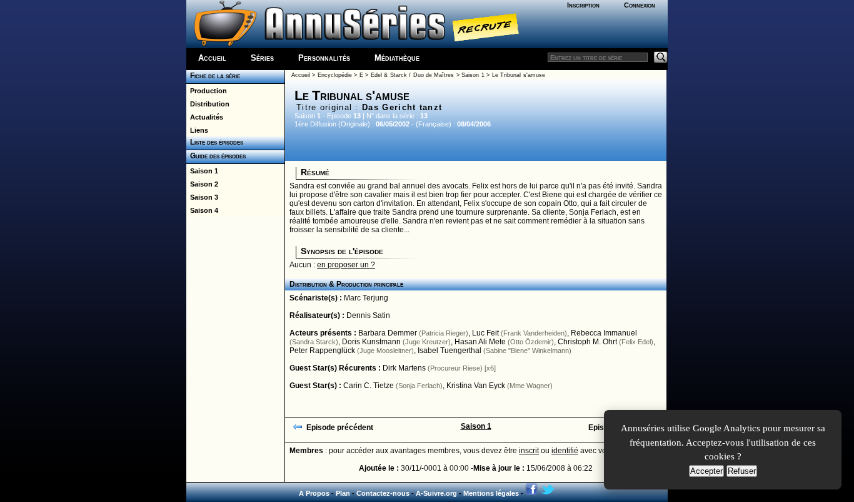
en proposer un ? (346, 264)
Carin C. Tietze (368, 385)
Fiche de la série (213, 75)
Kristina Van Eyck (475, 385)
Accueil (212, 58)
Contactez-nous (382, 493)
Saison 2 (202, 184)
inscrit (529, 450)
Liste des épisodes (214, 142)
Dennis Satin (368, 315)
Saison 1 (202, 171)
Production (206, 91)
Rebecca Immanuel (604, 333)
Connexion (639, 5)
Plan (343, 493)
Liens (197, 130)
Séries (262, 58)
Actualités (204, 117)
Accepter (706, 471)
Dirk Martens (404, 368)
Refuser (742, 471)
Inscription (583, 5)
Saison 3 (202, 197)
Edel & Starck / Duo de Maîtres (413, 75)
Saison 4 (202, 210)
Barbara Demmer (387, 333)
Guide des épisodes (216, 155)
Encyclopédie (335, 75)
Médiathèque (396, 58)
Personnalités (324, 58)
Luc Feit (485, 333)
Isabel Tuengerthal (449, 350)
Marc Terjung (366, 298)
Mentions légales (491, 493)
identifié (564, 450)
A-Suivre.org (436, 493)
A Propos (314, 493)
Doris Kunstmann (371, 341)
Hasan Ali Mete (480, 341)
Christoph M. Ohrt (587, 341)
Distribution (207, 104)
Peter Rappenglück (322, 350)
